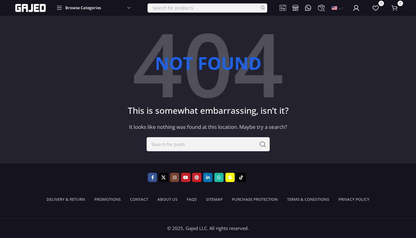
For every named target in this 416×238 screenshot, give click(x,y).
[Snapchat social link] (230, 177)
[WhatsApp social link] (219, 177)
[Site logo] (30, 7)
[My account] (356, 8)
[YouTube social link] (185, 177)
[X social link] (163, 177)
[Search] (262, 8)
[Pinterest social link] (196, 177)
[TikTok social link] (241, 177)
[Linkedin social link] (207, 177)
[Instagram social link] (174, 177)
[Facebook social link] (152, 177)
